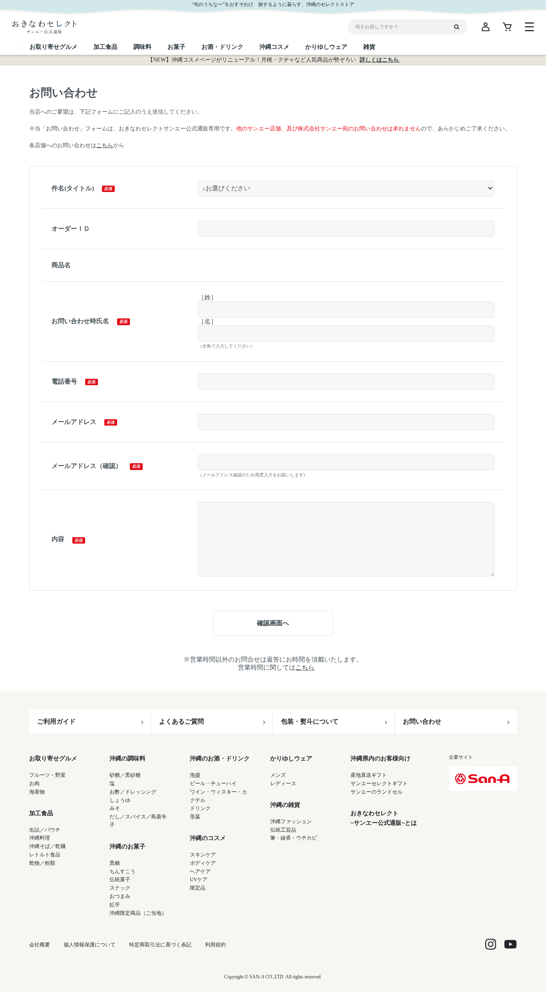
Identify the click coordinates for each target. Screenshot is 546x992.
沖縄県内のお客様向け (380, 758)
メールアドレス (74, 421)
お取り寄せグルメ (53, 758)
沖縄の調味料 (127, 758)
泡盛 (195, 775)
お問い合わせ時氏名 (80, 321)
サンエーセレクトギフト (379, 783)
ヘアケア (200, 871)
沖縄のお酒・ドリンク (220, 758)
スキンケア (203, 855)
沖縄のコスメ (208, 838)
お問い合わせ (422, 721)
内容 (58, 539)
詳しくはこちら (380, 60)
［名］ (207, 321)
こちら (104, 145)
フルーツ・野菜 (47, 775)
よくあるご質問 (181, 721)
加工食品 (41, 813)
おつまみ (120, 896)
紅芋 (115, 905)
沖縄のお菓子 (127, 846)
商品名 (61, 265)
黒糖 (115, 863)
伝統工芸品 (283, 830)
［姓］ (207, 297)
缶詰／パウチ (44, 830)
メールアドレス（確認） (87, 465)
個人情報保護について (90, 945)
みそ (115, 808)
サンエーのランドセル (377, 792)
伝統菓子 (120, 879)
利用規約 (215, 945)
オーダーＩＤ (71, 228)
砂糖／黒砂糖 (125, 775)
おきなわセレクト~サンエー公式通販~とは (384, 818)
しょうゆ (120, 800)
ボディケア (203, 863)
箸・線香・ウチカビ (293, 838)
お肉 (34, 783)
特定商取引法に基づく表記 (160, 945)
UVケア (198, 879)
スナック (120, 888)
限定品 (197, 888)
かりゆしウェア (291, 758)
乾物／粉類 (42, 863)
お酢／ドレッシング (133, 792)
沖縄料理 (39, 838)
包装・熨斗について (310, 721)
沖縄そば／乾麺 (47, 846)
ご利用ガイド (56, 721)
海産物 (37, 792)
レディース (283, 783)
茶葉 (195, 817)
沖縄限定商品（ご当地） (138, 913)
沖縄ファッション (291, 821)
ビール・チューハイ (213, 783)
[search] (459, 26)
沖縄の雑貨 (285, 805)
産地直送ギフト (369, 775)
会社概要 (39, 945)
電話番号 (64, 381)
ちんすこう (123, 871)
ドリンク (200, 808)
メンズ (278, 775)
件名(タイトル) (73, 188)
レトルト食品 (44, 855)
